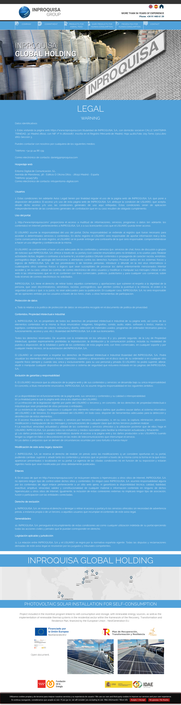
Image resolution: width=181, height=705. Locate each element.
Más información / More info (116, 700)
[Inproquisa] (41, 12)
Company (26, 24)
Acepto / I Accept (138, 700)
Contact (154, 24)
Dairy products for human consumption (102, 25)
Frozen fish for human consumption (130, 25)
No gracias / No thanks (159, 700)
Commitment (51, 24)
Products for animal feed (76, 25)
